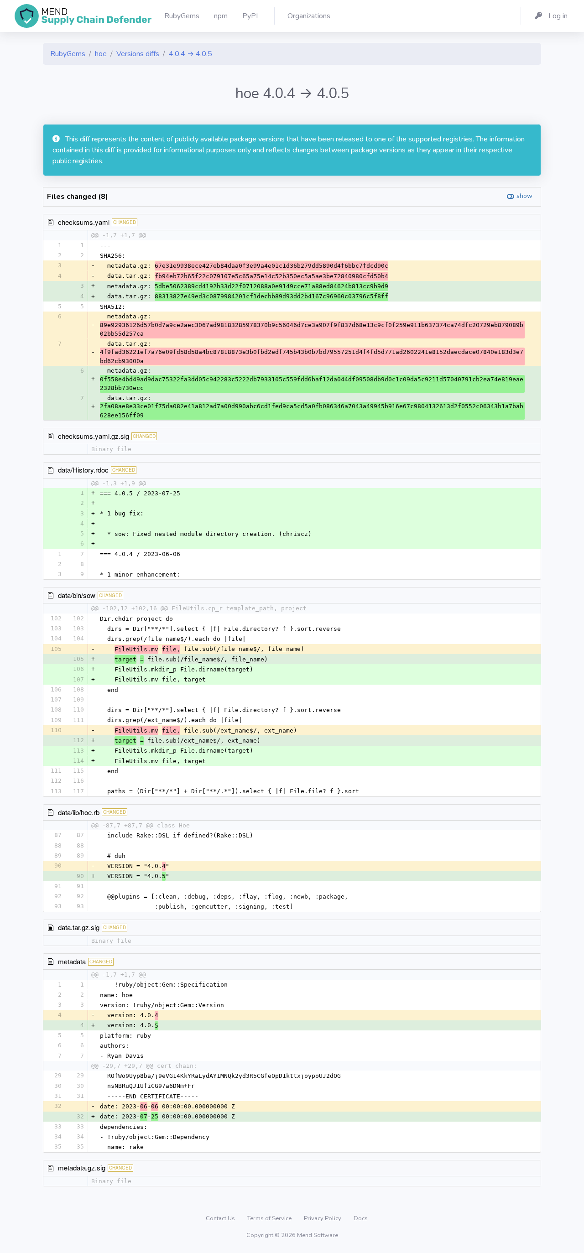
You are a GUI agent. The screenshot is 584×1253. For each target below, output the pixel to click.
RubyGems (67, 54)
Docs (361, 1218)
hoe (101, 54)
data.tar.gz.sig (78, 927)
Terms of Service (270, 1218)
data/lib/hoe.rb (78, 812)
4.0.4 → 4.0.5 (190, 54)
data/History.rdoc (83, 469)
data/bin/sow (76, 595)
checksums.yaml (84, 222)
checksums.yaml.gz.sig (93, 436)
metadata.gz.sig (81, 1167)
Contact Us (221, 1218)
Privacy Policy (323, 1218)
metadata (72, 961)
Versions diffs (137, 54)
